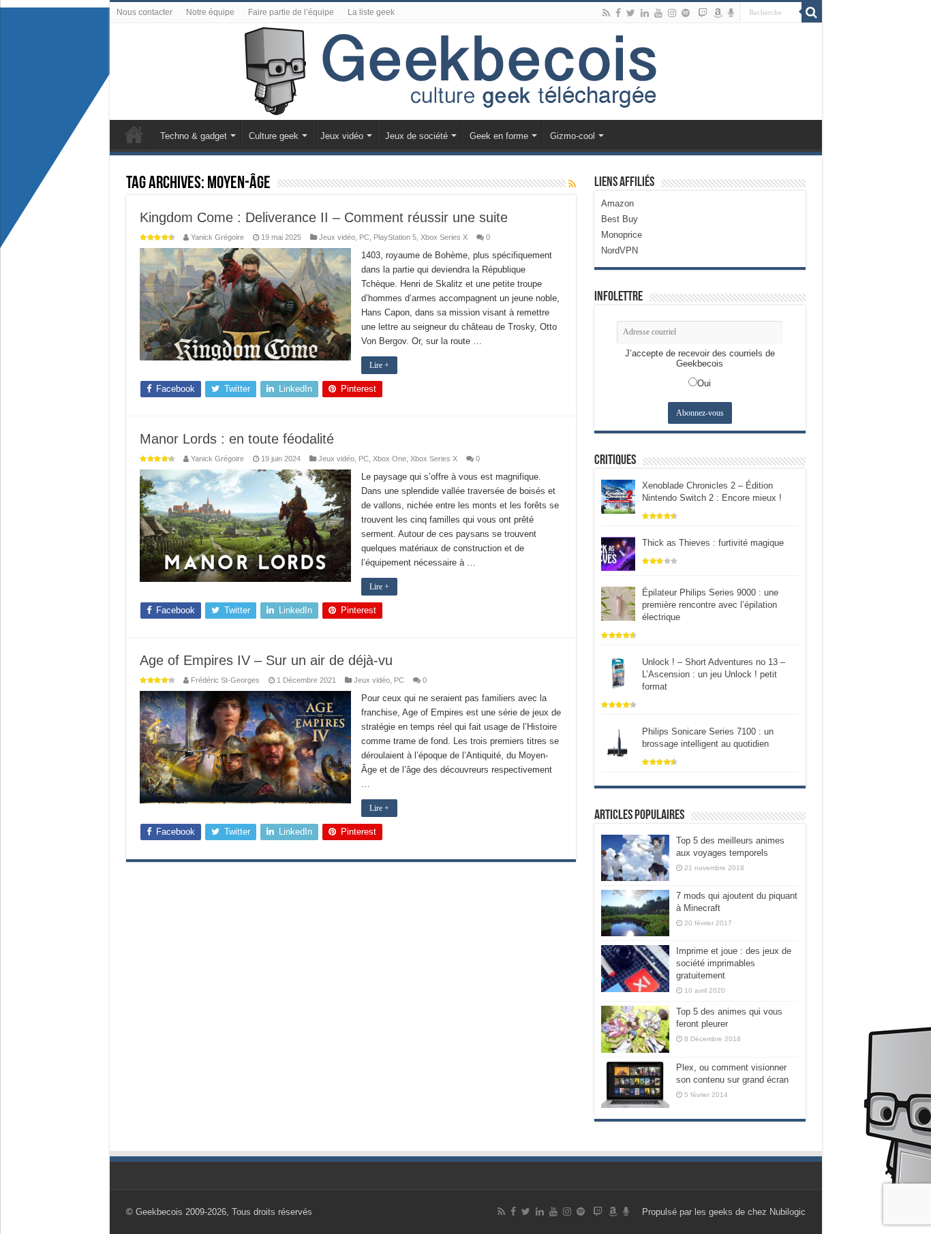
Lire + (379, 365)
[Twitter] (631, 13)
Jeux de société (416, 136)
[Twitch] (703, 13)
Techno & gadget (193, 136)
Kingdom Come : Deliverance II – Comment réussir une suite (324, 217)
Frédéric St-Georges (225, 680)
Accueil (134, 134)
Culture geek (274, 136)
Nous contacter (144, 12)
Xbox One (389, 458)
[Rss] (606, 13)
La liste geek (371, 12)
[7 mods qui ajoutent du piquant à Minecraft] (635, 913)
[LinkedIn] (644, 13)
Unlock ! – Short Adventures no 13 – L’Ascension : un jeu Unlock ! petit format (713, 674)
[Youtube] (658, 13)
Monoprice (621, 235)
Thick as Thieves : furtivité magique (713, 543)
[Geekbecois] (466, 71)
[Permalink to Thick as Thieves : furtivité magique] (618, 553)
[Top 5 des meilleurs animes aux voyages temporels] (635, 858)
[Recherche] (812, 12)
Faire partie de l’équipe (291, 12)
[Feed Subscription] (572, 184)
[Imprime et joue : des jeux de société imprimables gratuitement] (635, 968)
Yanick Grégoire (217, 237)
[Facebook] (618, 13)
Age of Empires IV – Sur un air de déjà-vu (266, 660)
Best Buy (619, 219)
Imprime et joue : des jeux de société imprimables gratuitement (733, 963)
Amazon (617, 203)
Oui (704, 383)
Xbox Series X (444, 237)
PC (364, 237)
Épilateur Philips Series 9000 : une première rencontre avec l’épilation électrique (710, 604)
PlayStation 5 (394, 237)
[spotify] (685, 13)
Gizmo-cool (572, 136)
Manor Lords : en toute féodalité (237, 438)
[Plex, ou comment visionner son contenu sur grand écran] (635, 1085)
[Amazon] (718, 13)
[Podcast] (731, 13)
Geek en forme (499, 136)
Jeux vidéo (341, 136)
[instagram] (672, 13)
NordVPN (619, 250)
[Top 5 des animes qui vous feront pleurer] (635, 1029)
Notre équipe (210, 12)
